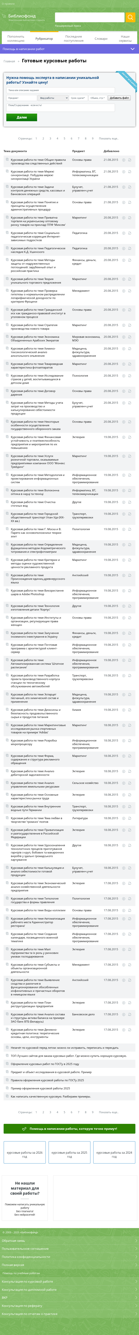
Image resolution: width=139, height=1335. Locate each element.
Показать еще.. (109, 138)
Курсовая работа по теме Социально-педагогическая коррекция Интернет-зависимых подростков (35, 236)
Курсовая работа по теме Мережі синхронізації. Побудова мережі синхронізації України (32, 175)
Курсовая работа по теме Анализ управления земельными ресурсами (35, 784)
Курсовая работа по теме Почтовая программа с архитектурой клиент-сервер (34, 648)
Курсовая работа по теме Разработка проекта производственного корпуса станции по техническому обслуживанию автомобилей (35, 681)
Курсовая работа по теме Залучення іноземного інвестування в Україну (35, 634)
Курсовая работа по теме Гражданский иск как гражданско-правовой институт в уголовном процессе (38, 313)
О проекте (8, 3)
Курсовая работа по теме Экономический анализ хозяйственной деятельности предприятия (38, 886)
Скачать (123, 160)
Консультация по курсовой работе (27, 1281)
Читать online (129, 159)
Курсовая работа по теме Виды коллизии (38, 910)
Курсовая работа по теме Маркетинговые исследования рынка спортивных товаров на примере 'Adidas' (38, 728)
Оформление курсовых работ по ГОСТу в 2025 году (45, 1064)
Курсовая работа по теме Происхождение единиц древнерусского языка (38, 578)
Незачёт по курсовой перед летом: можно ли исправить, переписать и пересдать (65, 1047)
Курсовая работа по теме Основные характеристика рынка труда (34, 796)
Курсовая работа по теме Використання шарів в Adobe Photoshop (37, 592)
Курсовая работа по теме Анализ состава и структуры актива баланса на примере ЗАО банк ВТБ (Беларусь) (38, 1017)
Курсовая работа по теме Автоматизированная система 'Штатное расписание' (37, 663)
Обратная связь (13, 1241)
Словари (101, 38)
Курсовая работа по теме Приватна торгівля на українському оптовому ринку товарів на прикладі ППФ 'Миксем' (38, 221)
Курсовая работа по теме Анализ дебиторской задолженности (32, 773)
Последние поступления (73, 38)
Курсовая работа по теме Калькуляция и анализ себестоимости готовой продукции (37, 871)
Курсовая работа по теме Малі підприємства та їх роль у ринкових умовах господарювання (34, 952)
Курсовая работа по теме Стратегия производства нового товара (34, 326)
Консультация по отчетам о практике (30, 1314)
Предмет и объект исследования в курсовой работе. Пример (51, 1072)
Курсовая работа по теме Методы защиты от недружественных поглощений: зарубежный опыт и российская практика (33, 265)
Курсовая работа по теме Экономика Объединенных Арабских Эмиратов (35, 338)
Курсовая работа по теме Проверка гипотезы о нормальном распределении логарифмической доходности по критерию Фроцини (38, 296)
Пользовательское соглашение (25, 1248)
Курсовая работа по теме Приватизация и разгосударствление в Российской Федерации (37, 833)
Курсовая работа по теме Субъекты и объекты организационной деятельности (35, 968)
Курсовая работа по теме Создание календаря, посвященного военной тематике (34, 937)
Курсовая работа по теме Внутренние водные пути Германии (36, 808)
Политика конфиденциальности (26, 1257)
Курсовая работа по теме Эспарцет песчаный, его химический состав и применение (35, 698)
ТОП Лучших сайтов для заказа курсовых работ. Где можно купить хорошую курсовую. (69, 1056)
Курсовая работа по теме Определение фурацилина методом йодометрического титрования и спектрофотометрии (38, 548)
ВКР (4, 1297)
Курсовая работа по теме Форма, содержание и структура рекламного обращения (35, 759)
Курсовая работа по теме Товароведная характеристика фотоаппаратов (37, 365)
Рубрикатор (44, 38)
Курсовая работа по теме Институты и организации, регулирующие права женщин (36, 621)
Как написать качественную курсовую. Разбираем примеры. (51, 1096)
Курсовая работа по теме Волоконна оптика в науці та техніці (35, 492)
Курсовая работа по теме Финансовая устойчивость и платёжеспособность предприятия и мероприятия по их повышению (36, 442)
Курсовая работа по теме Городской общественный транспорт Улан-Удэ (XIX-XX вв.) (37, 517)
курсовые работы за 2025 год (69, 1155)
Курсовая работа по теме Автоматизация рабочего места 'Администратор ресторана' (38, 922)
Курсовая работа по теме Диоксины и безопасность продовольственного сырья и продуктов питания (36, 713)
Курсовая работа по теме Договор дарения (33, 392)
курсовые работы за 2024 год (114, 1155)
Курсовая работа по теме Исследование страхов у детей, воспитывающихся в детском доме (37, 379)
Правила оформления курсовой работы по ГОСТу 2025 (47, 1080)
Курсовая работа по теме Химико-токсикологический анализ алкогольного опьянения (33, 352)
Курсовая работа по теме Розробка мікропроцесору (34, 742)
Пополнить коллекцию (15, 38)
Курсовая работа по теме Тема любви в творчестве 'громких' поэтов (36, 819)
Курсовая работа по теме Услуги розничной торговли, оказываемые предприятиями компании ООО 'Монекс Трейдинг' (38, 461)
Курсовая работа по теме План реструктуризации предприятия (32, 1004)
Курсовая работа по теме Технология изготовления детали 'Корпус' (35, 607)
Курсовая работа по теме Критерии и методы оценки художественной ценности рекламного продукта (35, 563)
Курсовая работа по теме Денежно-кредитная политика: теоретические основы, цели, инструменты (35, 1033)
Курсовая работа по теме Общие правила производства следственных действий (38, 161)
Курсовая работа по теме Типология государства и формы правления (34, 900)
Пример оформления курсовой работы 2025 (40, 1088)
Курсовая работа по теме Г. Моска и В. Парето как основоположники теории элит (36, 532)
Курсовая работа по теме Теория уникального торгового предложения (36, 280)
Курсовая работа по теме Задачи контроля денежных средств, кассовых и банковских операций (38, 190)
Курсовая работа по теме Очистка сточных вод (33, 503)
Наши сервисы (125, 38)
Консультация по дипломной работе (29, 1289)
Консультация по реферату (22, 1306)
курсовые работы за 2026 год (25, 1155)
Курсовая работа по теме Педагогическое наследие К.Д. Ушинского (38, 250)
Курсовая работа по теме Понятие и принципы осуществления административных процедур (34, 205)
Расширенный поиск (68, 25)
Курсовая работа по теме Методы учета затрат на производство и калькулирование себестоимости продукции (37, 408)
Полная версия (13, 1265)
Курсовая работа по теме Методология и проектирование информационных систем (38, 478)
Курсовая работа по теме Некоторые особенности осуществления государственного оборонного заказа (35, 425)
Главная (9, 61)
